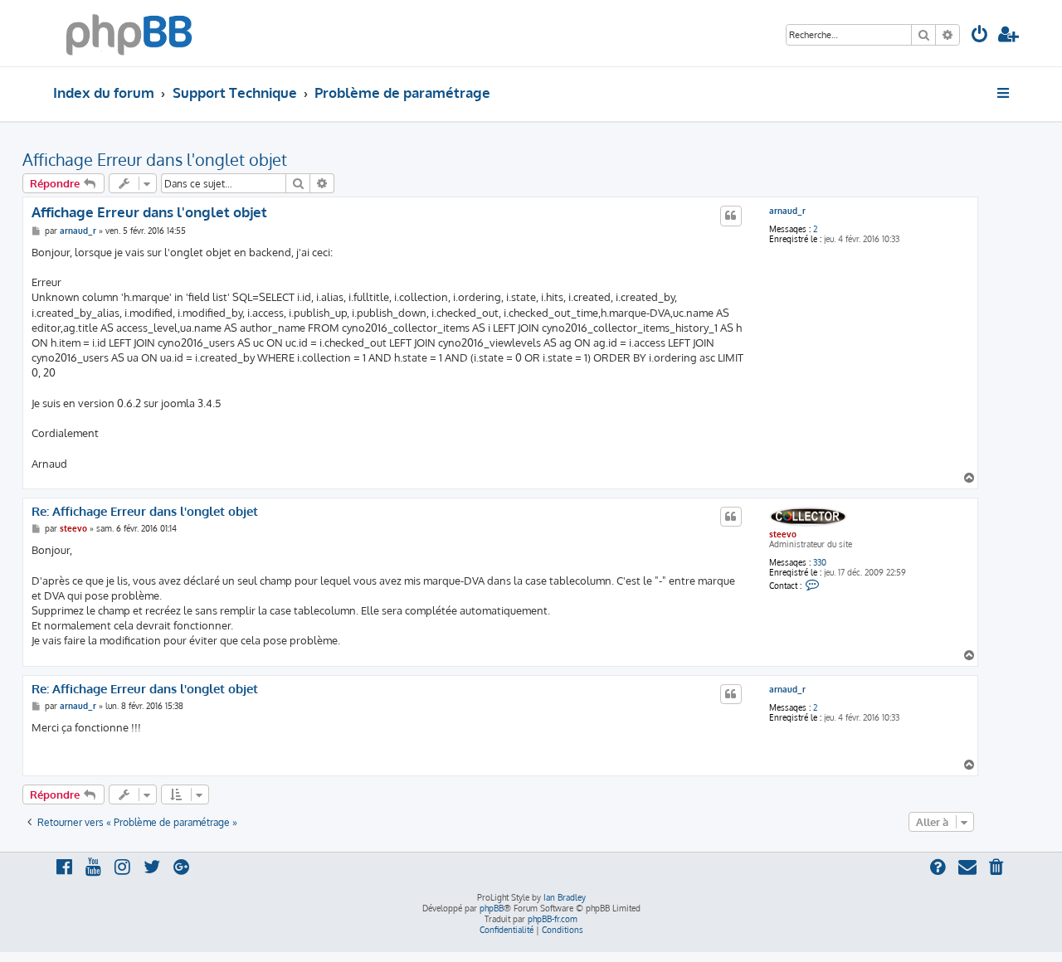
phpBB (492, 908)
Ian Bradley (564, 897)
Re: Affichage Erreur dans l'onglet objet (145, 511)
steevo (782, 534)
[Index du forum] (129, 33)
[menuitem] (979, 36)
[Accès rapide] (1004, 93)
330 (819, 562)
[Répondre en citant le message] (731, 216)
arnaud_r (787, 211)
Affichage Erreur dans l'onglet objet (154, 159)
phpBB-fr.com (552, 919)
